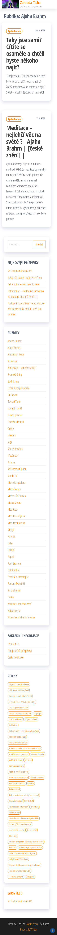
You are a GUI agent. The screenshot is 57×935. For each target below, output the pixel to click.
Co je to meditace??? (16, 719)
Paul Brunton (14, 563)
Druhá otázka (13, 725)
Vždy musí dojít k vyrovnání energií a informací (24, 865)
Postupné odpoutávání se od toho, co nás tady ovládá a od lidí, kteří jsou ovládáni (26, 308)
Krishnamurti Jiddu (17, 469)
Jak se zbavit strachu (37, 754)
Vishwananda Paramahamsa (21, 617)
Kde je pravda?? (15, 449)
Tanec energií (32, 830)
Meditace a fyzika (16, 516)
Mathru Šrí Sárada (17, 496)
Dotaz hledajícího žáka (18, 388)
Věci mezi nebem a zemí (20, 604)
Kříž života (28, 760)
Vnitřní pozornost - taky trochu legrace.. (22, 853)
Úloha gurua (30, 876)
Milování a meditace (37, 777)
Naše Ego (30, 783)
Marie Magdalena (16, 482)
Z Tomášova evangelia (16, 876)
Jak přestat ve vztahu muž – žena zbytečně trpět (25, 748)
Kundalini (12, 476)
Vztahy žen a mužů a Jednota (18, 859)
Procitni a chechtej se (18, 577)
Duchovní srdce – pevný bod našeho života (24, 731)
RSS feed (16, 893)
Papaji (11, 556)
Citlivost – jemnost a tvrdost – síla (20, 713)
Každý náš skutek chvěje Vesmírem (25, 277)
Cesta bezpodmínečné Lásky (18, 707)
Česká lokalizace (16, 657)
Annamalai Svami (16, 354)
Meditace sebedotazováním (18, 777)
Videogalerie (14, 610)
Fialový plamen (15, 415)
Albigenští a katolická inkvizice (19, 684)
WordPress (32, 924)
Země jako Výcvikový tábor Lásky (19, 870)
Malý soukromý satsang (16, 765)
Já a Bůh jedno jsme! (16, 760)
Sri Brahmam (14, 590)
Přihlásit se (13, 644)
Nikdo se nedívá (14, 789)
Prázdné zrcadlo (14, 812)
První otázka (34, 806)
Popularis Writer (28, 929)
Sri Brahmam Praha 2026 (20, 271)
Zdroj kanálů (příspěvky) (20, 650)
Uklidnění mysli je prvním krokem (30, 847)
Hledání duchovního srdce (18, 742)
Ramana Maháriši (16, 583)
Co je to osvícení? (31, 719)
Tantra (11, 597)
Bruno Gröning (15, 374)
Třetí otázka (12, 847)
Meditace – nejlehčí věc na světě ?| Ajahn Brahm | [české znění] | (24, 141)
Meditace (12, 509)
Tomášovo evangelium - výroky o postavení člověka (26, 841)
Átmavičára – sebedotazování (22, 368)
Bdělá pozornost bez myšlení (19, 690)
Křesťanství (13, 455)
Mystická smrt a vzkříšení (17, 783)
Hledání (12, 435)
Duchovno (12, 395)
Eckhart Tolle (14, 401)
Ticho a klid (12, 835)
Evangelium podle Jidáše (17, 736)
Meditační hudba (16, 523)
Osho (10, 543)
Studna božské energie (17, 830)
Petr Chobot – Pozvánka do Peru (24, 284)
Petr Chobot (13, 570)
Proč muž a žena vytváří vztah (18, 806)
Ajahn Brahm (14, 31)
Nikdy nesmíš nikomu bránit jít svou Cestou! (24, 795)
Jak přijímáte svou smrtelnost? (18, 754)
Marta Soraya (14, 489)
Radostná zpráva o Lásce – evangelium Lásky (24, 818)
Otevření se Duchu (15, 800)
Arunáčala (12, 361)
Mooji (11, 530)
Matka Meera (14, 502)
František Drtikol (16, 422)
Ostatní (11, 550)
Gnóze (11, 428)
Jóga (10, 442)
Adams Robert (15, 341)
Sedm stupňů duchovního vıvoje (20, 824)
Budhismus (13, 381)
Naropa (11, 536)
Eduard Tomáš (15, 408)
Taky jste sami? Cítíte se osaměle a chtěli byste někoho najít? (25, 53)
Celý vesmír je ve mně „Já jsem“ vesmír (22, 701)
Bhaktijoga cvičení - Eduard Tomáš (20, 696)
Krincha (11, 462)
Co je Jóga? (37, 713)
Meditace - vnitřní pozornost (18, 771)
